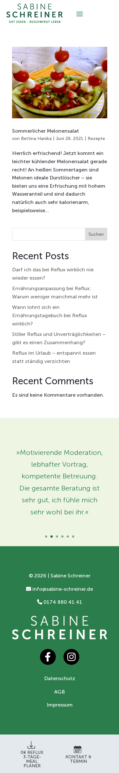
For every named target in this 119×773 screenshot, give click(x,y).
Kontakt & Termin (78, 759)
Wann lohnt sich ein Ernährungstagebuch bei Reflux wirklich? (49, 315)
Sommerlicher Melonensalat (45, 131)
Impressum (60, 705)
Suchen (96, 234)
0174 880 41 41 (62, 602)
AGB (59, 692)
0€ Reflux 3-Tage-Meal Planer (32, 759)
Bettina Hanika (36, 138)
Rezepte (96, 138)
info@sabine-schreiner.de (62, 589)
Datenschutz (59, 678)
